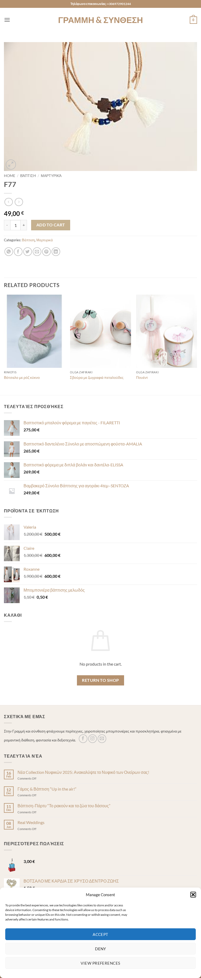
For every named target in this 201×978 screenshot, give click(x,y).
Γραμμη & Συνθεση (100, 20)
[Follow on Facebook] (83, 738)
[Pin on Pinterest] (46, 251)
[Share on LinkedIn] (56, 251)
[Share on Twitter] (27, 251)
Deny (100, 948)
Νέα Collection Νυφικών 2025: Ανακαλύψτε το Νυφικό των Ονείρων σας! (83, 772)
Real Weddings (31, 822)
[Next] (197, 344)
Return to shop (100, 680)
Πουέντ (142, 377)
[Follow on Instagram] (92, 738)
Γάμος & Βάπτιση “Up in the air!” (47, 788)
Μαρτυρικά (51, 176)
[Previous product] (19, 202)
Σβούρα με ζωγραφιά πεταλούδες (97, 377)
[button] (193, 894)
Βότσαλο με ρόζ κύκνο (22, 377)
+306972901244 (119, 4)
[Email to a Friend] (37, 251)
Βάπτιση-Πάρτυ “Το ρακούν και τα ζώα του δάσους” (64, 805)
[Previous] (4, 344)
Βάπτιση (28, 176)
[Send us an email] (102, 738)
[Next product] (8, 202)
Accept (100, 934)
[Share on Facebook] (18, 251)
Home (9, 176)
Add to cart (50, 224)
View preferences (100, 963)
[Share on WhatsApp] (8, 251)
